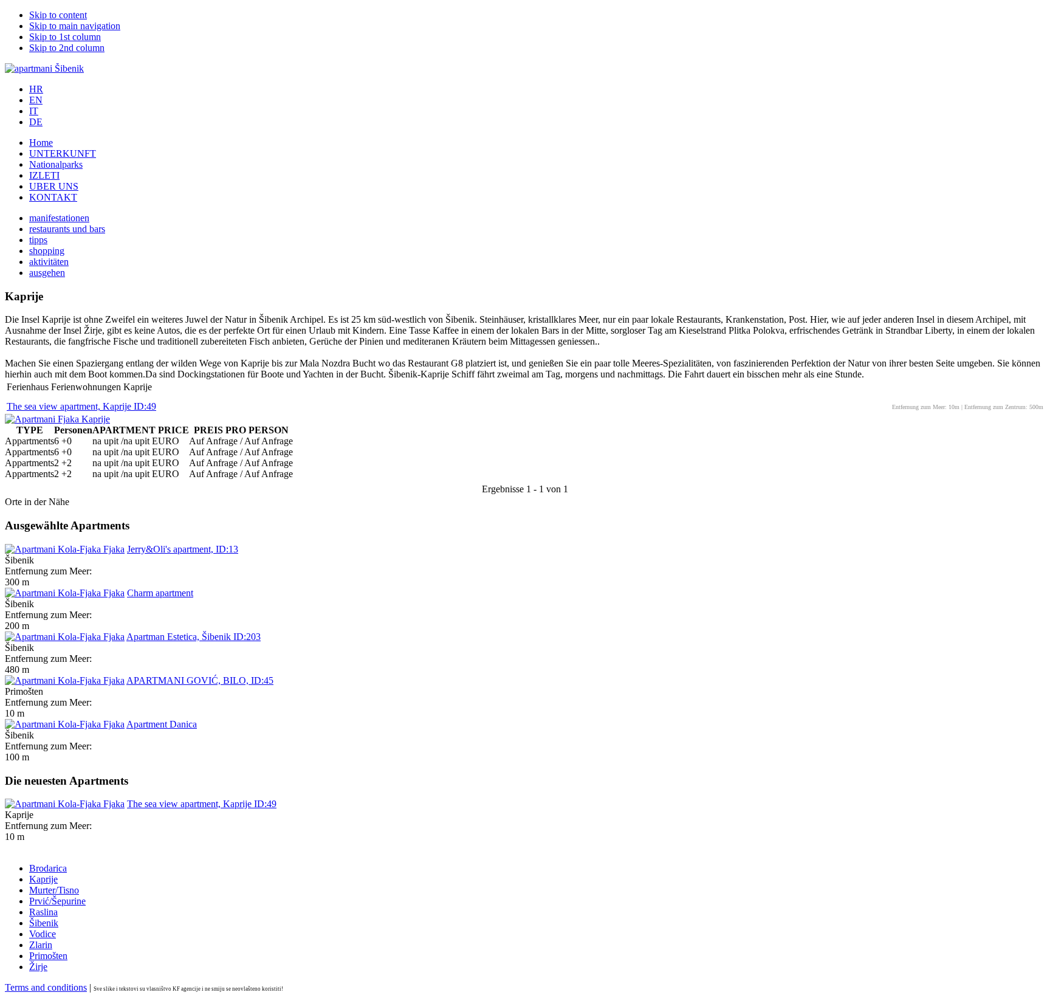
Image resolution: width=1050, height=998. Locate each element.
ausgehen (47, 272)
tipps (38, 240)
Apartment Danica (161, 724)
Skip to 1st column (65, 37)
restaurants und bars (67, 229)
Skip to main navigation (74, 26)
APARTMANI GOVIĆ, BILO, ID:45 (199, 680)
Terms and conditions (46, 987)
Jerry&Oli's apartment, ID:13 (182, 549)
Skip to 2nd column (67, 48)
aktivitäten (49, 261)
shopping (46, 251)
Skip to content (58, 15)
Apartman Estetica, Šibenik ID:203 (193, 636)
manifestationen (59, 218)
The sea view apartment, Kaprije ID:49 (81, 406)
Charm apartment (160, 593)
